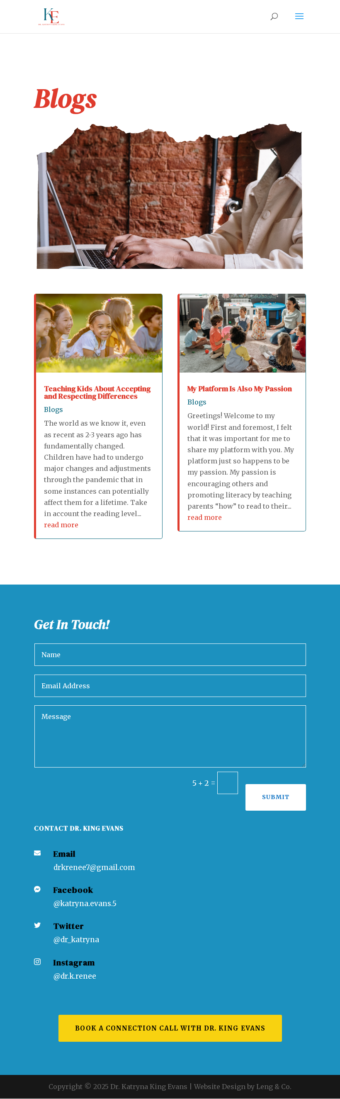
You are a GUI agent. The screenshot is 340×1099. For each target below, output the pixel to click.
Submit (275, 797)
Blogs (53, 409)
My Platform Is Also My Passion (239, 388)
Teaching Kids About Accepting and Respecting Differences (97, 392)
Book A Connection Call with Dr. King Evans (170, 1028)
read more (61, 525)
